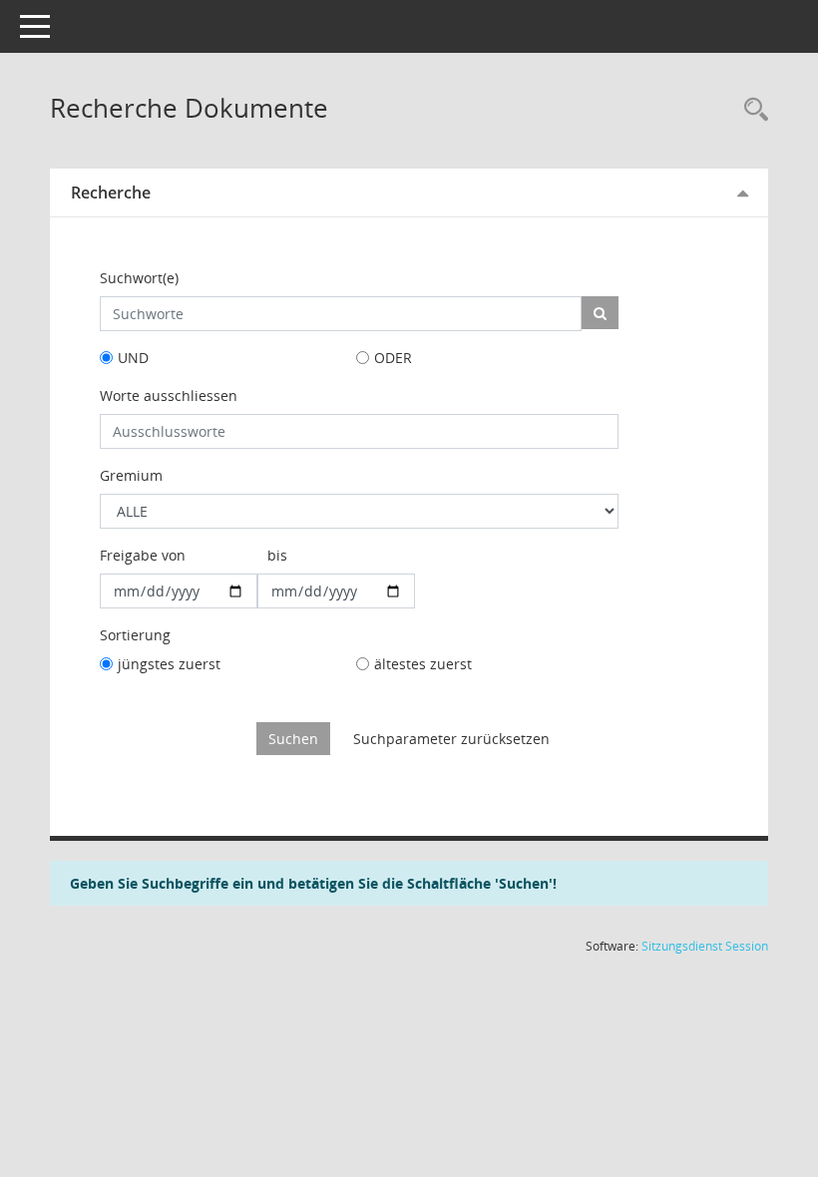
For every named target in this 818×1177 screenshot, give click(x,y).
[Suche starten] (600, 312)
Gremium (131, 475)
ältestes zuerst (423, 663)
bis (277, 555)
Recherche (111, 192)
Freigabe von (143, 555)
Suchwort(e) (139, 277)
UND (133, 357)
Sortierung (135, 634)
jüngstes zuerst (169, 663)
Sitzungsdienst (704, 946)
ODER (393, 357)
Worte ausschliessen (168, 395)
